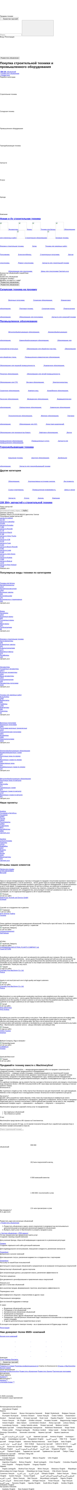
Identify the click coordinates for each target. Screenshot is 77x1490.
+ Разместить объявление (9, 1223)
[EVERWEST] (7, 1346)
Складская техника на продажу (18, 289)
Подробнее (4, 1252)
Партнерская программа (62, 1371)
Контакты (14, 1359)
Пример (3, 1243)
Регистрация (4, 1328)
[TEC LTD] (38, 1341)
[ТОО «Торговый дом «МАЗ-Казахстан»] (7, 1356)
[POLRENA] (69, 1341)
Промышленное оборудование (18, 321)
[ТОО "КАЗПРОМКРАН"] (23, 1356)
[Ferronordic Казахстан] (54, 1351)
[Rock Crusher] (7, 1341)
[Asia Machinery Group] (69, 1356)
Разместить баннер (45, 1371)
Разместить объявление (10, 282)
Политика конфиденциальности (26, 1366)
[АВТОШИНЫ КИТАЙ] (7, 1351)
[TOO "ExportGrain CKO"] (69, 1346)
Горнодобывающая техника (17, 447)
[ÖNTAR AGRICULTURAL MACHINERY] (54, 1346)
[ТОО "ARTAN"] (54, 1356)
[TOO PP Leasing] (54, 1341)
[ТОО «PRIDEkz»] (38, 1351)
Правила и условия (7, 1366)
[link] (38, 275)
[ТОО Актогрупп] (23, 1346)
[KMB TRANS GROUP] (38, 1356)
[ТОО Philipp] (38, 1346)
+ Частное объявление (8, 1233)
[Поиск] (38, 28)
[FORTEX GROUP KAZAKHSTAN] (23, 1351)
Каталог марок (5, 1368)
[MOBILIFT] (69, 1351)
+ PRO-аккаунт (22, 1233)
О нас (2, 1359)
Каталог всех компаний (8, 1336)
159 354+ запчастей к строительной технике (26, 502)
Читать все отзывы (7, 869)
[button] (38, 47)
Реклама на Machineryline (9, 1371)
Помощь (8, 1359)
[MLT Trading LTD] (23, 1341)
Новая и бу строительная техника (20, 218)
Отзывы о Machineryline (66, 1366)
